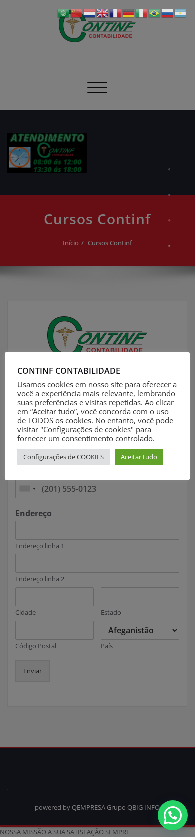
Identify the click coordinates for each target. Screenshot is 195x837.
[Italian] (142, 12)
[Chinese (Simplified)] (77, 12)
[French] (116, 12)
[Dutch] (90, 12)
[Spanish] (181, 12)
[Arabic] (64, 12)
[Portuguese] (155, 12)
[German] (129, 12)
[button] (173, 815)
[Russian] (168, 12)
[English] (103, 12)
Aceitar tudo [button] (139, 456)
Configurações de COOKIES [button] (64, 456)
